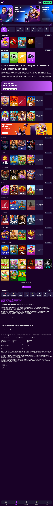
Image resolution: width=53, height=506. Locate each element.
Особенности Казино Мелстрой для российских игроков (12, 299)
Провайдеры (45, 24)
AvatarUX (46, 295)
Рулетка (40, 30)
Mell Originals (20, 30)
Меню (6, 504)
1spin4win (13, 295)
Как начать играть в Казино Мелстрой (8, 301)
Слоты (33, 30)
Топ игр (27, 30)
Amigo (26, 295)
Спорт (47, 504)
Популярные (11, 30)
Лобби (3, 30)
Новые (46, 30)
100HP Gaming (5, 295)
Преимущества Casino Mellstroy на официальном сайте (12, 300)
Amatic (20, 295)
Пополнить (26, 504)
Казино (16, 504)
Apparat (39, 295)
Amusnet (33, 295)
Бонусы (36, 503)
